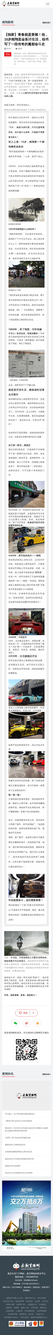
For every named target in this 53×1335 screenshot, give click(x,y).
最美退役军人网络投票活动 (15, 1145)
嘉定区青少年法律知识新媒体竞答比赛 (19, 1159)
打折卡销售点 (17, 1287)
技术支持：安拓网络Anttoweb (26, 1280)
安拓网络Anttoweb (11, 1317)
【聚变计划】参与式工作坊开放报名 (18, 1121)
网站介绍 (6, 1287)
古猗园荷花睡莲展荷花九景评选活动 (18, 1152)
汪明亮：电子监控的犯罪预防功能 (17, 1138)
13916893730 (32, 1277)
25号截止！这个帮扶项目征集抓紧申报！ (20, 1114)
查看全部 (45, 23)
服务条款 (27, 1287)
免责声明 (45, 1287)
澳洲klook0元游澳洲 (12, 1166)
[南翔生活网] (11, 4)
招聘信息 (36, 1287)
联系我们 (26, 1290)
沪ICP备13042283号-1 (30, 1284)
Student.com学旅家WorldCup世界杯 (19, 1173)
